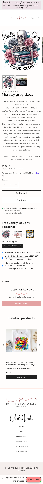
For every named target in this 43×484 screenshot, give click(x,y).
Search (21, 426)
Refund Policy (21, 436)
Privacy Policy (21, 451)
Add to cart (21, 377)
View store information (13, 213)
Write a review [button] (21, 303)
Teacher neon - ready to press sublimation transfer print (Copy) (20, 363)
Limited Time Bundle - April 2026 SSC (22, 256)
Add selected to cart (12, 246)
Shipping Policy (21, 441)
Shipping (4, 169)
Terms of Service (21, 446)
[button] (4, 17)
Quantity (5, 180)
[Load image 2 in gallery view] (21, 82)
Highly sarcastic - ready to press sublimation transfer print (19, 264)
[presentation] (3, 345)
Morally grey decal (18, 252)
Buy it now (22, 200)
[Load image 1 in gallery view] (8, 82)
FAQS (21, 431)
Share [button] (7, 281)
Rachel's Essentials (19, 468)
